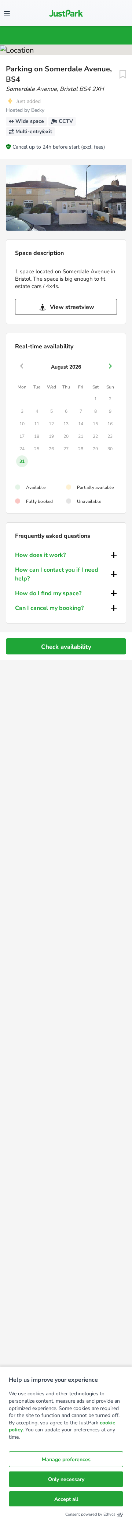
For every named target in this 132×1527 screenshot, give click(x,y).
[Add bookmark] (123, 74)
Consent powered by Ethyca (90, 1514)
